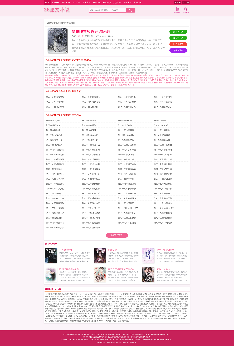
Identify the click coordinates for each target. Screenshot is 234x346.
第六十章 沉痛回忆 (54, 193)
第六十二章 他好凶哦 (127, 193)
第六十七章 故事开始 (163, 198)
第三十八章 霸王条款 (127, 164)
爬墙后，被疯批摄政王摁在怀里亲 (72, 80)
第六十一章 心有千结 (91, 193)
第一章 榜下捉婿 (53, 120)
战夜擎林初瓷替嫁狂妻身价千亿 (160, 82)
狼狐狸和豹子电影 (136, 308)
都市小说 (76, 2)
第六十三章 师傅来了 (163, 193)
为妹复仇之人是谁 (78, 311)
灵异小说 (117, 2)
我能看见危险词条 (121, 308)
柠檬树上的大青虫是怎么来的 (164, 311)
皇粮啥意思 (160, 75)
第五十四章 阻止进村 (127, 183)
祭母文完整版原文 (169, 296)
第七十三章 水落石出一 (92, 208)
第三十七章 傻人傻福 (91, 164)
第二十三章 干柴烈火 (163, 144)
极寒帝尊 (127, 303)
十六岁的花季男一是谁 (112, 320)
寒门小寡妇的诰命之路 (94, 80)
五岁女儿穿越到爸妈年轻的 (136, 318)
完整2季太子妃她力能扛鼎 (151, 296)
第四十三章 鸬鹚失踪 (163, 169)
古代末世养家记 (150, 308)
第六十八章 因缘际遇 (55, 203)
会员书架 (177, 12)
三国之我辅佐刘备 (80, 316)
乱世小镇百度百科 (160, 306)
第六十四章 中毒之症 (55, 198)
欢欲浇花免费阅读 (110, 318)
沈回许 (93, 313)
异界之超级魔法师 (169, 294)
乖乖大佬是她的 (82, 82)
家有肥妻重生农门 (174, 316)
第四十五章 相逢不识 (91, 174)
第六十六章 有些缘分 (127, 198)
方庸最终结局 (88, 299)
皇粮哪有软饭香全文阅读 (71, 75)
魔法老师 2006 (97, 320)
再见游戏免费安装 (147, 301)
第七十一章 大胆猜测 (163, 203)
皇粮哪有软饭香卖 (80, 77)
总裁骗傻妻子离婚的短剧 (142, 311)
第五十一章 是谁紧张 (163, 178)
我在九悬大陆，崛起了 (97, 82)
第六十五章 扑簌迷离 (91, 198)
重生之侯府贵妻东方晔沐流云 (122, 268)
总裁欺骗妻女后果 (61, 320)
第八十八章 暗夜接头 (91, 97)
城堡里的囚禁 (113, 296)
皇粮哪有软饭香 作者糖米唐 (98, 77)
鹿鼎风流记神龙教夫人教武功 (59, 311)
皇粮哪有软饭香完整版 (157, 77)
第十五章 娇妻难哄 (162, 135)
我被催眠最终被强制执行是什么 (106, 294)
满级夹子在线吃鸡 (114, 82)
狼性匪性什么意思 (75, 299)
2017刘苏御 (66, 306)
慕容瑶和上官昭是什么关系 (129, 296)
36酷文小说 (57, 9)
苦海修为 (98, 318)
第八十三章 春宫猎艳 (127, 101)
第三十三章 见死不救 (91, 159)
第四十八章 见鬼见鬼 (55, 178)
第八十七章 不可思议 (127, 97)
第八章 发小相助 (161, 125)
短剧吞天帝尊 (88, 318)
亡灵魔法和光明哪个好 (127, 299)
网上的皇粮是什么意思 (109, 75)
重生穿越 (66, 2)
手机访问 (179, 50)
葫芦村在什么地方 (171, 318)
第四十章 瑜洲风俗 (54, 169)
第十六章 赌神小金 (54, 139)
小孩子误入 (144, 316)
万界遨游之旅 (66, 249)
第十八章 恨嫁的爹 (126, 139)
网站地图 (125, 320)
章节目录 (179, 37)
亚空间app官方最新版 (163, 301)
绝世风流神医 (160, 80)
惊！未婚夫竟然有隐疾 (174, 80)
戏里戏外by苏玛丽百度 (144, 294)
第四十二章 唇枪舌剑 (127, 169)
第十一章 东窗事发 (126, 130)
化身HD (75, 306)
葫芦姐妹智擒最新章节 (74, 296)
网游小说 (97, 2)
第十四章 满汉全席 (90, 135)
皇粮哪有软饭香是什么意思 (145, 75)
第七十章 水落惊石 (126, 203)
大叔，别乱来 (163, 268)
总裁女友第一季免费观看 (72, 318)
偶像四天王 (109, 308)
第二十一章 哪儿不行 (91, 144)
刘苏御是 (180, 294)
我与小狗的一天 (85, 306)
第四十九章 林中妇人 (91, 178)
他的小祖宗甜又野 (165, 249)
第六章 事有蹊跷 (89, 125)
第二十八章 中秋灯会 (55, 154)
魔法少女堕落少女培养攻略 (80, 320)
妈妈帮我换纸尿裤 (175, 303)
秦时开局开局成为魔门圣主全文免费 (151, 299)
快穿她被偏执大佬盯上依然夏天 (98, 311)
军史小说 (86, 2)
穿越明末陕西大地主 (95, 308)
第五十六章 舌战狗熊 (55, 188)
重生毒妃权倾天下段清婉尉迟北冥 (134, 82)
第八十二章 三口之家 (163, 101)
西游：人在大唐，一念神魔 (65, 82)
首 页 (47, 2)
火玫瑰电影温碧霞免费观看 (107, 316)
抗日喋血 (69, 316)
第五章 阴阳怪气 (53, 125)
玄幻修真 (56, 2)
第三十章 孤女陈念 (126, 154)
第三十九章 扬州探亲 (163, 164)
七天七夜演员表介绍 (127, 294)
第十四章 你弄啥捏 (126, 135)
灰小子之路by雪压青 (131, 301)
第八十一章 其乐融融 (55, 106)
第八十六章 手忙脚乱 (163, 97)
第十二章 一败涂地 (162, 130)
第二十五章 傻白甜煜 (91, 149)
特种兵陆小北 (181, 311)
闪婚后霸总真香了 (165, 313)
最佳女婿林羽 (149, 80)
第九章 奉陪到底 (53, 130)
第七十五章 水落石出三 (164, 208)
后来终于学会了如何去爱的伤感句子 (127, 306)
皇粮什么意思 (134, 77)
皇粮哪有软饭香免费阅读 (176, 77)
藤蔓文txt (49, 313)
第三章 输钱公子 (125, 120)
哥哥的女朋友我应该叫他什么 (84, 301)
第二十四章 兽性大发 (55, 149)
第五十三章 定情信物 (91, 183)
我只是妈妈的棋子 (65, 301)
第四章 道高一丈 (161, 120)
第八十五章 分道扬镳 (55, 101)
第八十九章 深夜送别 (55, 97)
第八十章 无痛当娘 (90, 106)
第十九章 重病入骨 (162, 139)
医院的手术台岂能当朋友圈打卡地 (109, 301)
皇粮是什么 (170, 75)
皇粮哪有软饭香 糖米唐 (67, 23)
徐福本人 (135, 303)
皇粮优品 (144, 77)
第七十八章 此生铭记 (163, 106)
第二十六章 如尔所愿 (127, 149)
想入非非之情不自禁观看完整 (96, 296)
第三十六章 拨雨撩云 (55, 164)
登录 (187, 2)
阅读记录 (186, 12)
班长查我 (120, 313)
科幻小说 (107, 2)
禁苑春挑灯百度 (151, 313)
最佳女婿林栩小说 (111, 80)
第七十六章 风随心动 (55, 212)
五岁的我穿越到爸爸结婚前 (128, 316)
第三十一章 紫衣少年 (163, 154)
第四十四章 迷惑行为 (55, 174)
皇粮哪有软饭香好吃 (126, 75)
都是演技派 (62, 85)
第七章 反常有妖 (125, 125)
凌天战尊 (176, 82)
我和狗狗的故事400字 (158, 316)
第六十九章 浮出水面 (91, 203)
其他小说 (138, 2)
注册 (178, 2)
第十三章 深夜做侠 (54, 135)
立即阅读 (179, 44)
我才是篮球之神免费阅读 (55, 316)
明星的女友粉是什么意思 (83, 294)
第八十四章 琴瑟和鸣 (91, 101)
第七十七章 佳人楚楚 (91, 212)
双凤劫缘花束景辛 (179, 313)
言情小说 (127, 2)
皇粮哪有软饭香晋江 (53, 75)
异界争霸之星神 (172, 299)
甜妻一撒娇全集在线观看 (106, 313)
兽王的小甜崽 (173, 306)
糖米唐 (81, 36)
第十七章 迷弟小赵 (90, 139)
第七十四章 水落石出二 (128, 208)
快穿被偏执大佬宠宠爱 (58, 299)
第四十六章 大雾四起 (127, 174)
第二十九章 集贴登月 (91, 154)
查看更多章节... (117, 235)
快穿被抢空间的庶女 (79, 308)
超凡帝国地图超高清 (155, 318)
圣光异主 (92, 316)
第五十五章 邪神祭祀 (163, 183)
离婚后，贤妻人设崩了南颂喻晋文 (80, 85)
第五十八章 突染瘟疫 (127, 188)
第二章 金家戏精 (89, 120)
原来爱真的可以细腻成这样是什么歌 (59, 294)
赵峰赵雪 (112, 249)
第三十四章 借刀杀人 (127, 159)
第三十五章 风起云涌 (163, 159)
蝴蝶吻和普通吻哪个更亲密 (102, 306)
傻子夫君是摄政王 (164, 308)
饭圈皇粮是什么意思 (64, 77)
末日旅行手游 (162, 303)
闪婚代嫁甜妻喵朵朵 (69, 268)
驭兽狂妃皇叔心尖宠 (81, 313)
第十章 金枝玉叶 (89, 130)
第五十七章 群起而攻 (91, 188)
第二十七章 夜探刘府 (163, 149)
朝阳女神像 (71, 303)
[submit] (130, 10)
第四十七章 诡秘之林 (163, 174)
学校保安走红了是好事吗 (63, 313)
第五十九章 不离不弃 (163, 188)
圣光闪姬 (121, 318)
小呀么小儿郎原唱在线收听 (56, 303)
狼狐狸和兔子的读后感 (85, 303)
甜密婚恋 (157, 294)
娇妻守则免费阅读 (101, 299)
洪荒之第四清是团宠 (147, 303)
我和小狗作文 (60, 296)
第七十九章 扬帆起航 (127, 106)
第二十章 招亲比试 (54, 144)
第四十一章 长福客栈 (91, 169)
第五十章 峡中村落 (126, 178)
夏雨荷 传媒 (113, 299)
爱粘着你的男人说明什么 (134, 313)
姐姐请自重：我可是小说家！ (105, 85)
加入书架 (179, 31)
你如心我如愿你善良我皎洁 (121, 311)
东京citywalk (147, 306)
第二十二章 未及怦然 (127, 144)
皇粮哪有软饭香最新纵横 (119, 77)
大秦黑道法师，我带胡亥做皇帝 (131, 80)
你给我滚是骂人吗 (180, 301)
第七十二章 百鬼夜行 (55, 208)
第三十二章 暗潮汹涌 (55, 159)
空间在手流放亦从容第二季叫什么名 (109, 303)
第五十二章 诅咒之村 (55, 183)
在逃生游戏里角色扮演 (125, 85)
